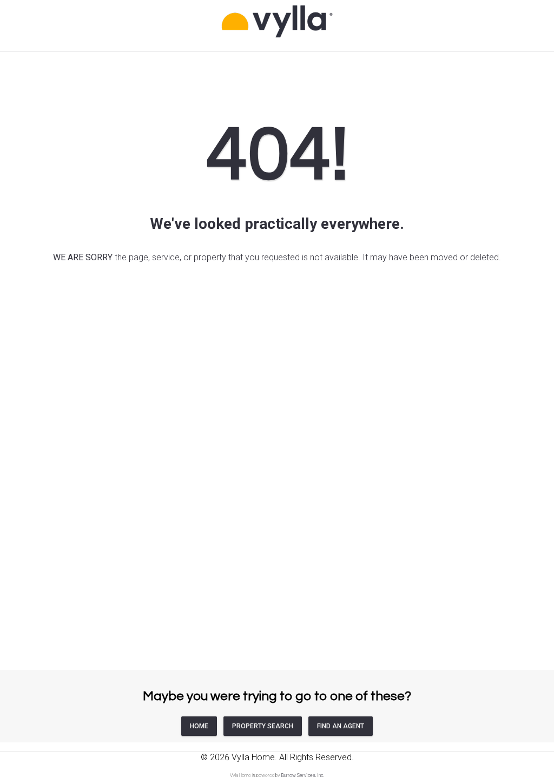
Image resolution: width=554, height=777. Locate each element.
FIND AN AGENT (340, 726)
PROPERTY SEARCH (262, 726)
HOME (199, 726)
